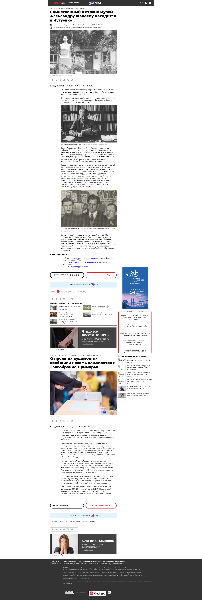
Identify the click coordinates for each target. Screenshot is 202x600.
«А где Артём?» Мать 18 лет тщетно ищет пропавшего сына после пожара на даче (138, 374)
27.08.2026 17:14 (55, 355)
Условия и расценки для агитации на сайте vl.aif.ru (80, 564)
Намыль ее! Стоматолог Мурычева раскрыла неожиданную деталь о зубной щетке (138, 367)
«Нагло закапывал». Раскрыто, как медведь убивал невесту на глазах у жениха (139, 360)
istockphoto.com (55, 416)
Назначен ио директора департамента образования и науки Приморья (68, 321)
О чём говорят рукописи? (76, 267)
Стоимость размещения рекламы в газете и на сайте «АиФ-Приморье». (102, 561)
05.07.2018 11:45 (55, 8)
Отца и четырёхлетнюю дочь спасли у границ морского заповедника (135, 334)
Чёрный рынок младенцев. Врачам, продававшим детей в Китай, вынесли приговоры (135, 317)
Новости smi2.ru (57, 349)
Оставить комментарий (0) (101, 275)
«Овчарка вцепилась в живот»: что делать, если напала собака (135, 351)
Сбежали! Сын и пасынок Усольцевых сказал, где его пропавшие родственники (139, 381)
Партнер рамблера (81, 592)
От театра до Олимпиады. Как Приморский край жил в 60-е (102, 313)
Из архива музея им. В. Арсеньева (61, 75)
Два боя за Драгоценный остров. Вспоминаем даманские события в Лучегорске (70, 307)
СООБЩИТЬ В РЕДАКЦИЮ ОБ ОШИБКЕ (112, 564)
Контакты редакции (69, 561)
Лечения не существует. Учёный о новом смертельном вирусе (138, 394)
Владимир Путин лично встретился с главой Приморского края (67, 314)
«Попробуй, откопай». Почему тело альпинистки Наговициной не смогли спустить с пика (139, 388)
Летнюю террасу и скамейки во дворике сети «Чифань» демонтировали (135, 342)
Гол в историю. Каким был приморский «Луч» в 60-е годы (102, 307)
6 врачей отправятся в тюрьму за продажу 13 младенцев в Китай (135, 326)
